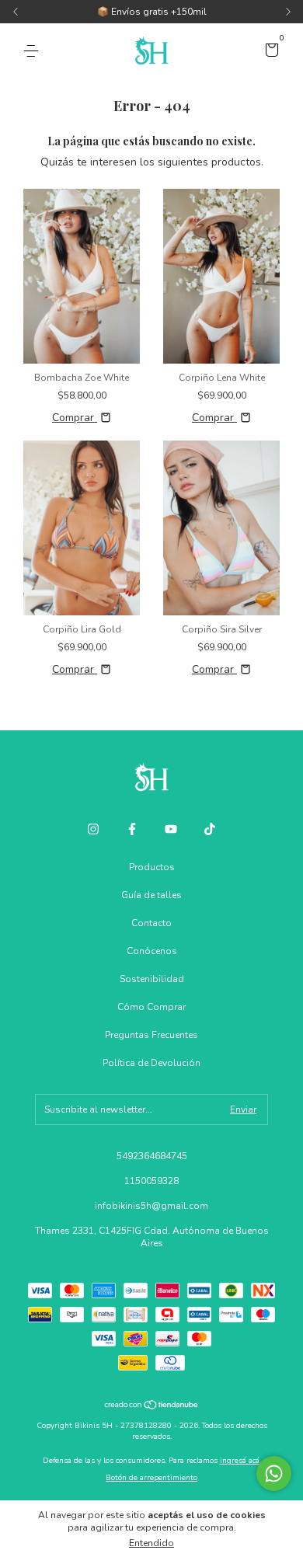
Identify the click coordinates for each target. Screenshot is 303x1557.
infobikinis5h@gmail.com (151, 1206)
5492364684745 (152, 1156)
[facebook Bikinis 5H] (132, 829)
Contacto (151, 923)
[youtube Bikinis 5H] (171, 829)
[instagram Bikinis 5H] (93, 829)
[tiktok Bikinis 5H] (210, 829)
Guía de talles (151, 895)
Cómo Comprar (151, 1007)
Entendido (151, 1543)
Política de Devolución (151, 1063)
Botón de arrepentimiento (151, 1477)
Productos (152, 867)
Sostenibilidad (152, 979)
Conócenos (152, 951)
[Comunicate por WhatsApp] (273, 1473)
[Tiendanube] (151, 1406)
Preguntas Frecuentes (151, 1035)
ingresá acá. (240, 1460)
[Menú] (33, 51)
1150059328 (151, 1181)
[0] (269, 52)
